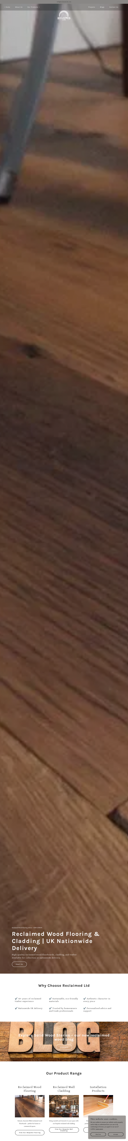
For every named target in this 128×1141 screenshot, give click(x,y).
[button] (33, 7)
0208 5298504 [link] (38, 928)
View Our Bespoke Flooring (29, 1132)
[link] (64, 7)
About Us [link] (18, 7)
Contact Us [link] (113, 7)
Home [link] (8, 7)
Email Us (19, 964)
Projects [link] (91, 7)
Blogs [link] (102, 7)
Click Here (64, 1047)
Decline (98, 1134)
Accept (115, 1134)
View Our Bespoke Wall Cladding (64, 1130)
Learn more (99, 1129)
